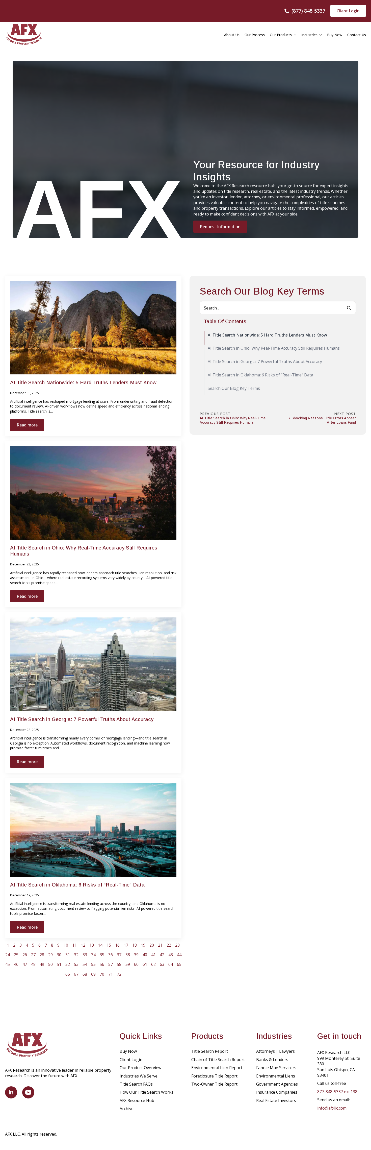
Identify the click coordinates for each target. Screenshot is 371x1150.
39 (136, 954)
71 (110, 974)
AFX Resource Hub (137, 1100)
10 (66, 945)
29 (50, 954)
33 (85, 954)
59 (127, 964)
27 (33, 954)
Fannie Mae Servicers (276, 1067)
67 (76, 974)
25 (16, 954)
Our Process (255, 34)
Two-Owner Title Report (214, 1084)
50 (50, 964)
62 (153, 964)
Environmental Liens (275, 1076)
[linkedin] (11, 1092)
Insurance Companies (276, 1092)
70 (102, 974)
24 (7, 954)
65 (179, 964)
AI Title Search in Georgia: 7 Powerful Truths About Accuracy (81, 719)
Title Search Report (209, 1051)
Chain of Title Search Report (218, 1059)
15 (109, 945)
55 (93, 964)
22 (169, 945)
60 (136, 964)
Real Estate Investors (276, 1100)
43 (170, 954)
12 (83, 945)
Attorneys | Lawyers (275, 1051)
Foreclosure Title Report (214, 1076)
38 (127, 954)
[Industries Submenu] (319, 35)
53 (76, 964)
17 (126, 945)
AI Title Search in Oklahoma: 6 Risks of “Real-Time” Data (77, 885)
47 (24, 964)
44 (179, 954)
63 (162, 964)
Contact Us (356, 34)
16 (117, 945)
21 (160, 945)
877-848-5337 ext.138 (337, 1091)
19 (143, 945)
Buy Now (334, 34)
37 (119, 954)
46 (16, 964)
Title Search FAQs (136, 1084)
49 (42, 964)
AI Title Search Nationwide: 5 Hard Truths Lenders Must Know (83, 382)
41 (153, 954)
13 (91, 945)
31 (67, 954)
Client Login (131, 1059)
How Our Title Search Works (146, 1092)
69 (93, 974)
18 (134, 945)
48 (33, 964)
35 (102, 954)
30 (59, 954)
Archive (127, 1108)
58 (119, 964)
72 (119, 974)
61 (145, 964)
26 (24, 954)
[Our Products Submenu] (294, 35)
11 (74, 945)
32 (76, 954)
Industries (309, 34)
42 (162, 954)
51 (59, 964)
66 (67, 974)
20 (151, 945)
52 (67, 964)
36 (110, 954)
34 (93, 954)
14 (100, 945)
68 (85, 974)
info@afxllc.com (332, 1108)
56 (102, 964)
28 (42, 954)
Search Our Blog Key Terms (234, 388)
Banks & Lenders (272, 1059)
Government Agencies (277, 1084)
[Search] (349, 308)
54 (85, 964)
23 (177, 945)
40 (145, 954)
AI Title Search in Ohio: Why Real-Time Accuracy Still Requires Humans (83, 551)
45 (7, 964)
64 (170, 964)
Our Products (281, 34)
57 (110, 964)
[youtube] (28, 1092)
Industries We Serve (138, 1076)
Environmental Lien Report (216, 1067)
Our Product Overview (140, 1067)
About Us (232, 34)
